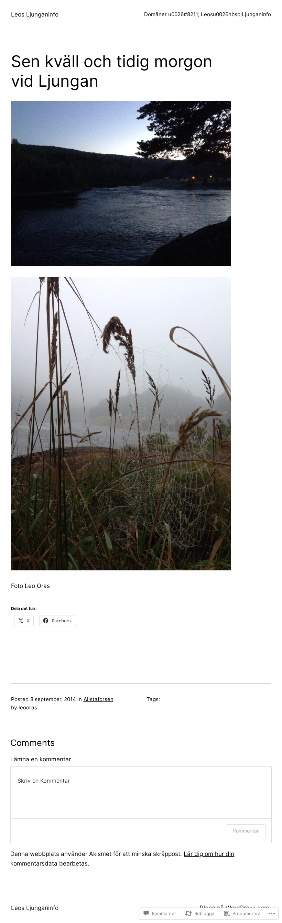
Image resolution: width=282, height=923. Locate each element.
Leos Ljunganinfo (34, 14)
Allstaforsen (98, 699)
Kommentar (246, 831)
